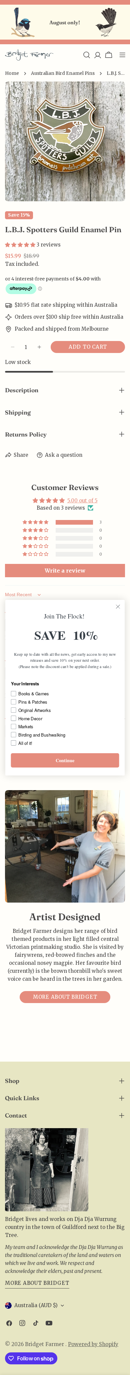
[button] (21, 245)
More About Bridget (37, 1283)
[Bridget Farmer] (17, 22)
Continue (65, 760)
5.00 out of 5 (82, 500)
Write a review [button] (65, 570)
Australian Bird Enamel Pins (63, 73)
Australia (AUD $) (36, 1305)
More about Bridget (65, 997)
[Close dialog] (118, 606)
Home (12, 73)
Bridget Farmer (45, 1344)
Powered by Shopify (93, 1344)
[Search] (86, 55)
